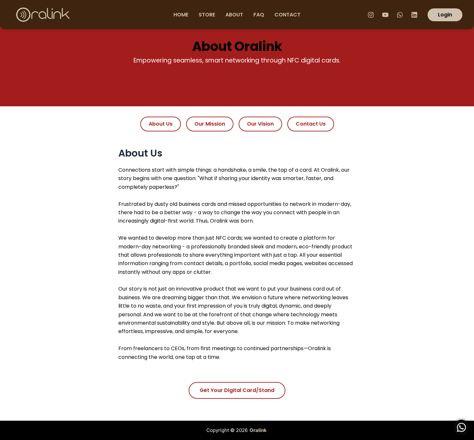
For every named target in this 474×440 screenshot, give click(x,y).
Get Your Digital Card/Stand (237, 390)
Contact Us (311, 124)
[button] (445, 14)
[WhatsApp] (400, 15)
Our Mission (209, 124)
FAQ (258, 14)
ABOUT (234, 14)
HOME (180, 14)
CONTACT (287, 14)
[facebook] (371, 15)
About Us (161, 124)
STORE (207, 14)
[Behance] (385, 15)
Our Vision (260, 124)
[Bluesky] (414, 15)
